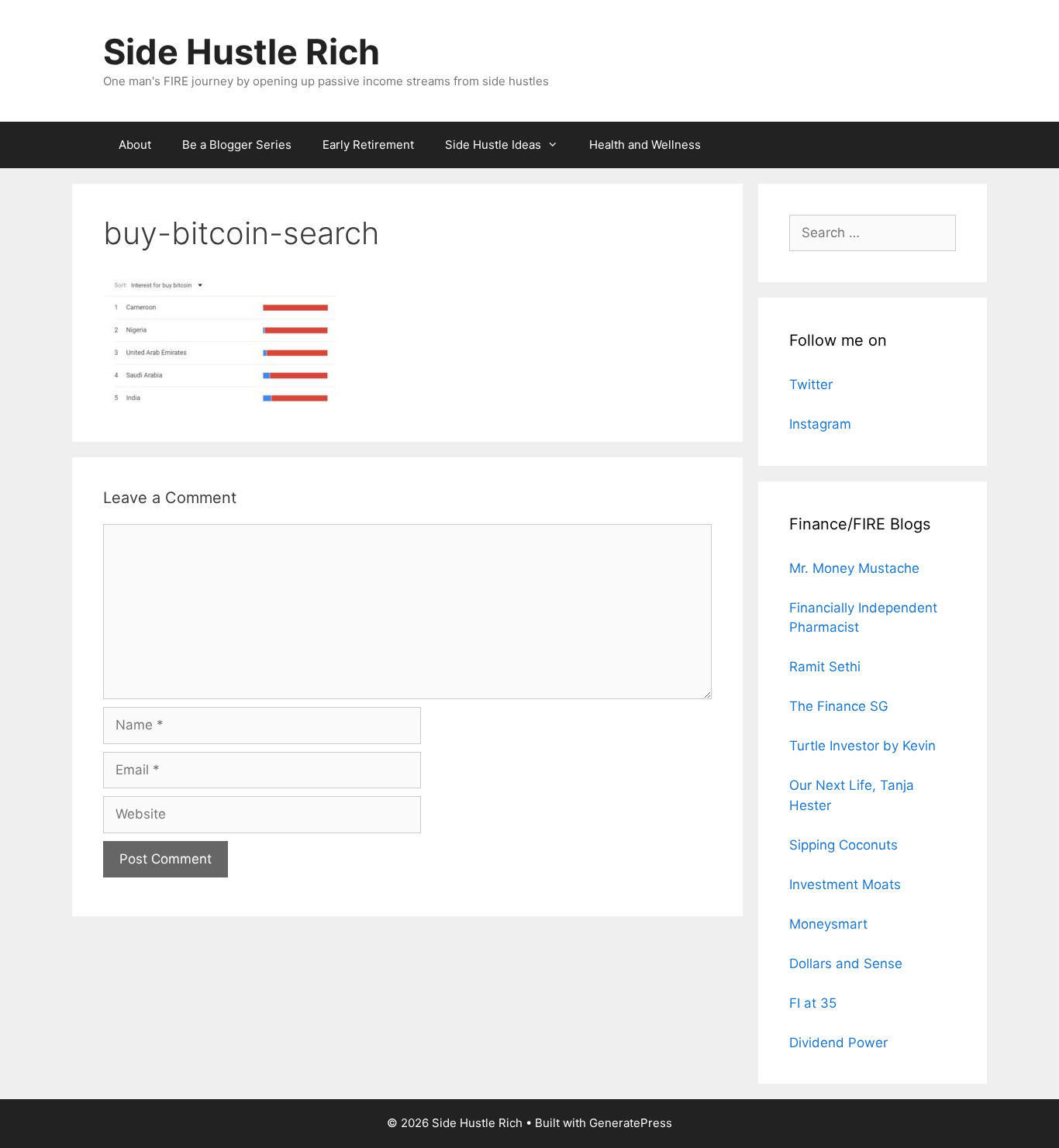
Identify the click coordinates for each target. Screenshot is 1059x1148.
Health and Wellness (645, 144)
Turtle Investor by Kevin (862, 745)
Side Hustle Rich (241, 51)
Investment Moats (845, 884)
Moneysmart (828, 924)
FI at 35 (813, 1003)
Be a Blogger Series (236, 144)
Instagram (820, 424)
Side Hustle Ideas (493, 144)
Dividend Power (838, 1042)
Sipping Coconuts (843, 845)
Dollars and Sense (845, 963)
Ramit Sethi (825, 666)
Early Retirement (368, 144)
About (135, 144)
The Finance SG (838, 706)
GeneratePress (630, 1122)
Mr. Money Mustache (854, 568)
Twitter (811, 384)
